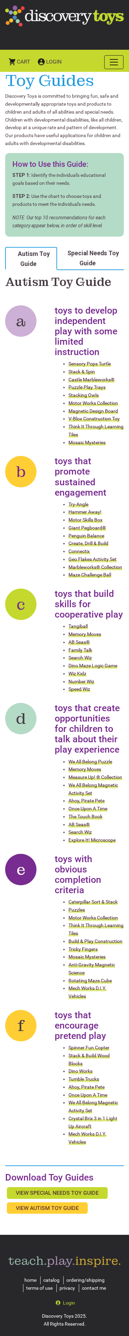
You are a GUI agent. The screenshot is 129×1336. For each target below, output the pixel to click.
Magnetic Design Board (93, 411)
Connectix (79, 551)
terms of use (39, 1288)
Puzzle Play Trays (87, 387)
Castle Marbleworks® (91, 379)
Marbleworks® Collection (95, 567)
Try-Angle (78, 504)
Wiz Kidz (77, 673)
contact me (94, 1288)
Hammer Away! (84, 512)
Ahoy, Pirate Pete (86, 800)
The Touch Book (85, 816)
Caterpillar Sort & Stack (93, 902)
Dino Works (80, 1071)
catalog (51, 1280)
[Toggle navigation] (113, 62)
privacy (67, 1288)
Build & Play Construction (95, 941)
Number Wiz (81, 681)
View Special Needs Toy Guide (57, 1193)
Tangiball (78, 626)
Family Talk (80, 650)
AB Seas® (79, 642)
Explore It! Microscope (92, 840)
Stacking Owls (83, 395)
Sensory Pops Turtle (89, 363)
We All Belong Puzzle (90, 761)
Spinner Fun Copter (88, 1047)
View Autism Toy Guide (47, 1208)
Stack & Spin (81, 371)
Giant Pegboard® (87, 528)
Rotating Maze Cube (90, 980)
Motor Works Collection (93, 403)
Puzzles (76, 910)
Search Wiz (80, 657)
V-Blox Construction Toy (94, 418)
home (30, 1280)
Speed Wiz (79, 689)
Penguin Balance (86, 535)
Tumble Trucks (83, 1079)
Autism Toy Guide (34, 258)
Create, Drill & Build (88, 543)
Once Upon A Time (87, 808)
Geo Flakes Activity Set (92, 559)
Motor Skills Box (85, 520)
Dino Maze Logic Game (92, 665)
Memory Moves (84, 634)
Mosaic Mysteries (87, 442)
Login (54, 61)
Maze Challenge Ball (89, 575)
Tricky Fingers (83, 949)
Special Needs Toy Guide (93, 258)
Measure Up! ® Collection (95, 777)
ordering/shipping (85, 1280)
